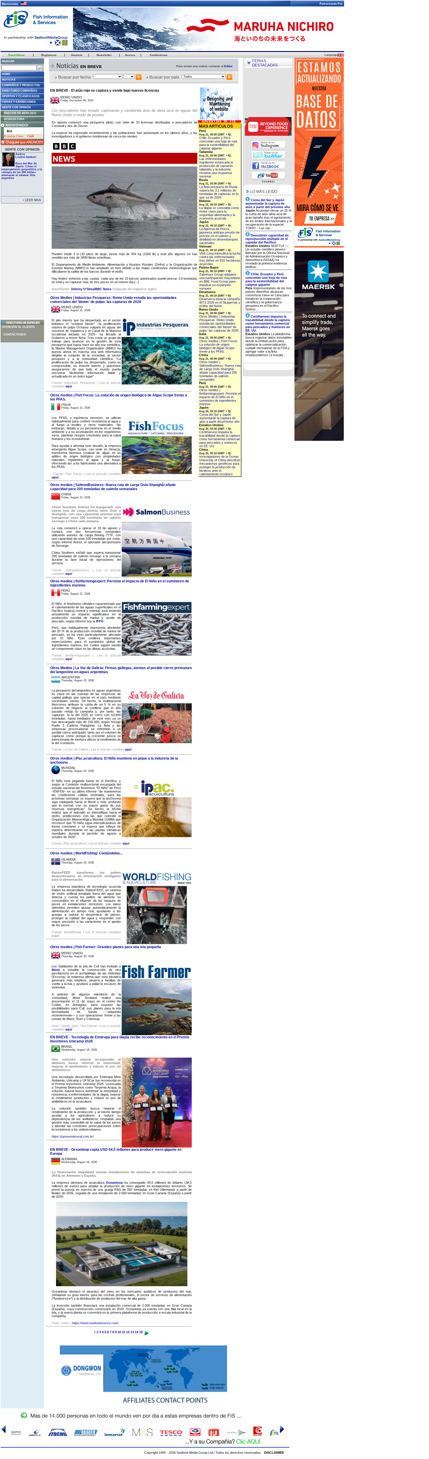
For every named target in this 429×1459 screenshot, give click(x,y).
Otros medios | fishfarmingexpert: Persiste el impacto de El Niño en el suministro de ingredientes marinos (219, 397)
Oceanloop (114, 1182)
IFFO (100, 621)
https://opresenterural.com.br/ (73, 1136)
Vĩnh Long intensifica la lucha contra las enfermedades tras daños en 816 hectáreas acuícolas (219, 259)
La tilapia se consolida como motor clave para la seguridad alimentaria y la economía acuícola (219, 213)
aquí (68, 573)
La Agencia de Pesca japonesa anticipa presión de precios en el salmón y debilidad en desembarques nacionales (219, 236)
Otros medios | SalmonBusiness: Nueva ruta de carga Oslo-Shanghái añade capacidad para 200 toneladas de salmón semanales (113, 487)
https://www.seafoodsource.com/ (95, 1323)
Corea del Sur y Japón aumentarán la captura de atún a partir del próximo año (219, 418)
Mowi (56, 969)
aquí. (55, 477)
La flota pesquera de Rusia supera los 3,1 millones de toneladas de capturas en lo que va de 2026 (218, 192)
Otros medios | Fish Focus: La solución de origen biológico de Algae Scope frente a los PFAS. (218, 346)
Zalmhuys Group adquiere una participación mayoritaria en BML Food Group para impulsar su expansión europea (219, 281)
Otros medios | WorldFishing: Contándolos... (86, 853)
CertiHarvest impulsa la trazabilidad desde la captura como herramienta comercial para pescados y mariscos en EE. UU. (219, 439)
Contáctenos (15, 334)
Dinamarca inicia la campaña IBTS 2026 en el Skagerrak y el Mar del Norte (219, 302)
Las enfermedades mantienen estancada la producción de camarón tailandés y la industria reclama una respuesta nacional (216, 167)
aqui (68, 386)
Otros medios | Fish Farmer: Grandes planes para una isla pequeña (105, 947)
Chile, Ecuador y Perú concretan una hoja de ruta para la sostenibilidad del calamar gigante (218, 143)
